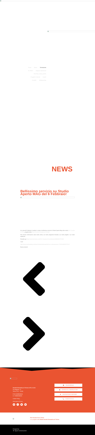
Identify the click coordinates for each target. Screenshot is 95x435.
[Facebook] (14, 404)
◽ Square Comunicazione (20, 430)
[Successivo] (34, 360)
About (35, 67)
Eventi (44, 77)
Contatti (34, 80)
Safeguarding (42, 80)
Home (29, 67)
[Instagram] (18, 404)
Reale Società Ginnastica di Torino (40, 232)
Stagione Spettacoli (41, 70)
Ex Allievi (30, 70)
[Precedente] (34, 305)
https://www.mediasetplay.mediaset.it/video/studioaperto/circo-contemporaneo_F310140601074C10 (44, 244)
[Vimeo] (25, 404)
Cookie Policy (16, 398)
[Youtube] (21, 404)
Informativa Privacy (18, 401)
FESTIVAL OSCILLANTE (40, 74)
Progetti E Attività (35, 77)
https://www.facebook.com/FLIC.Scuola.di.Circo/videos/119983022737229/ (45, 239)
